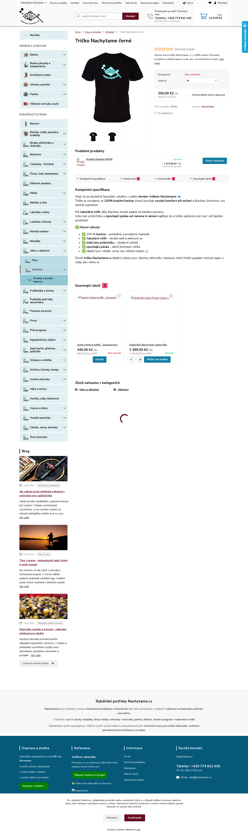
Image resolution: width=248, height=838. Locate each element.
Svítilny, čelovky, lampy (44, 369)
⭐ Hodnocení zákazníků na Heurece (91, 783)
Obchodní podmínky (112, 3)
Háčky (33, 193)
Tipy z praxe (43, 554)
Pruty (33, 320)
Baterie (34, 123)
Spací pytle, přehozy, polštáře (43, 350)
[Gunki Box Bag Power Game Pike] (151, 317)
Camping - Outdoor (42, 164)
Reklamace (130, 768)
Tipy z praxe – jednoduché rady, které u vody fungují (43, 562)
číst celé (24, 517)
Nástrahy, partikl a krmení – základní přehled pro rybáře (42, 631)
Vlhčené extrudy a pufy (44, 104)
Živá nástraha (38, 437)
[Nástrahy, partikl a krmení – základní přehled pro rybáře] (43, 607)
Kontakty (75, 3)
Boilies (34, 54)
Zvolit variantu (214, 161)
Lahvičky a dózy (39, 212)
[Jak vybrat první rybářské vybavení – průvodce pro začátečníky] (43, 469)
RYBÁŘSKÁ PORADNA (32, 3)
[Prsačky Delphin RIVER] (80, 162)
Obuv (35, 260)
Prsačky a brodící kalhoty (43, 280)
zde (138, 829)
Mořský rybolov (39, 231)
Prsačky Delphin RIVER (99, 159)
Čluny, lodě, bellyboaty (44, 173)
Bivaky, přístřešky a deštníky (42, 144)
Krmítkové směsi (40, 75)
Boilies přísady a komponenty (40, 65)
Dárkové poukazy (40, 183)
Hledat (130, 16)
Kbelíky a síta (38, 202)
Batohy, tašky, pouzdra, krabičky (44, 133)
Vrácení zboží (131, 774)
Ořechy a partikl (40, 84)
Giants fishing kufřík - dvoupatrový (97, 344)
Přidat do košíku (157, 359)
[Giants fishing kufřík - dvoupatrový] (99, 317)
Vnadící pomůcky (40, 418)
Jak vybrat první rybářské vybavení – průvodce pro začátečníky (42, 493)
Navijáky (35, 241)
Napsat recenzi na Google (90, 775)
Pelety (34, 94)
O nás (127, 756)
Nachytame (208, 106)
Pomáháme (168, 3)
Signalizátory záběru (43, 340)
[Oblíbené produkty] (210, 3)
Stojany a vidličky (41, 360)
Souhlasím (135, 818)
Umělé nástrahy (40, 379)
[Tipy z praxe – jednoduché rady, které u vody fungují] (43, 538)
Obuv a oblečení (40, 250)
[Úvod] (45, 16)
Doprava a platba (58, 3)
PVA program (38, 330)
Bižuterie (35, 154)
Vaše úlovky (131, 3)
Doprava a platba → (34, 786)
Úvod (77, 32)
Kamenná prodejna (150, 3)
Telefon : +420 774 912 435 (173, 18)
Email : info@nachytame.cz (196, 777)
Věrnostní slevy (90, 3)
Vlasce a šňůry (39, 408)
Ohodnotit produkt (184, 49)
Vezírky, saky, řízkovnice (44, 398)
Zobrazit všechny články (36, 663)
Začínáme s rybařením (48, 485)
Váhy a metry (38, 389)
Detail (99, 359)
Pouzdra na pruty (40, 311)
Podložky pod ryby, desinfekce (41, 301)
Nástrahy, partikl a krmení (50, 623)
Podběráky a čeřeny (42, 290)
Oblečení (37, 269)
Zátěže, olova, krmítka (44, 427)
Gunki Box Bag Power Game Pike (148, 344)
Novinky (35, 35)
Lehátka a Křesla (40, 222)
